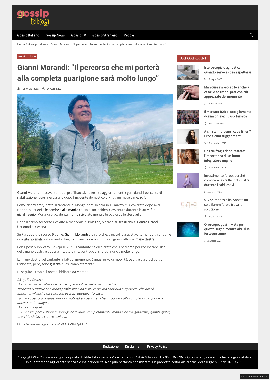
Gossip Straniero (104, 35)
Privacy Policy (157, 346)
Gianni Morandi (76, 234)
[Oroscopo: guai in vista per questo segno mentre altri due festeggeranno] (188, 229)
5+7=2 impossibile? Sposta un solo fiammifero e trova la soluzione (226, 204)
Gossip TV (78, 35)
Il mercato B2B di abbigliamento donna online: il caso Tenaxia (228, 113)
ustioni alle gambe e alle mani (54, 210)
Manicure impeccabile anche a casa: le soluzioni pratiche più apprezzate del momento (226, 92)
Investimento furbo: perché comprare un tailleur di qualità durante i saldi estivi (227, 180)
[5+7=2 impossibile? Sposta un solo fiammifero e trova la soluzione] (188, 205)
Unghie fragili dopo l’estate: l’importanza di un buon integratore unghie (224, 156)
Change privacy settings (254, 376)
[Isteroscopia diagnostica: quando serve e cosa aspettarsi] (188, 72)
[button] (251, 35)
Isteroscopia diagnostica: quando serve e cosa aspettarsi (227, 69)
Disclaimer (133, 346)
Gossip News (55, 35)
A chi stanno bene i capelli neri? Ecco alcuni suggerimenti (227, 133)
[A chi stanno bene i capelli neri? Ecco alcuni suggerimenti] (188, 136)
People (129, 35)
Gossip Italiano (28, 35)
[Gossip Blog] (33, 17)
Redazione (111, 346)
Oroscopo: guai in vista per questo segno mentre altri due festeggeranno (227, 229)
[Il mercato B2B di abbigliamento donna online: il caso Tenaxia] (188, 116)
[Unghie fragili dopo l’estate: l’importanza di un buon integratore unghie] (188, 156)
